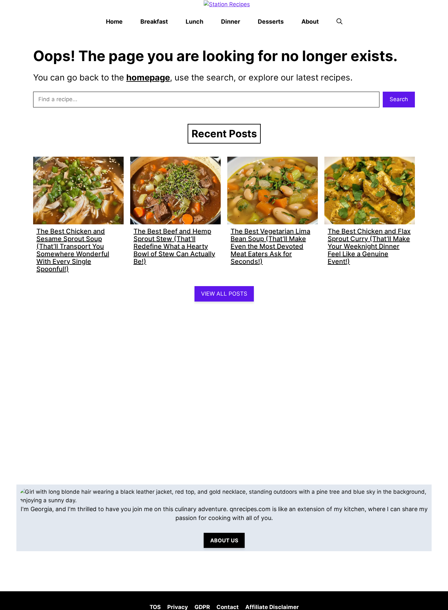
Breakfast (154, 21)
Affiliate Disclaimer (272, 607)
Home (114, 21)
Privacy (177, 607)
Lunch (194, 21)
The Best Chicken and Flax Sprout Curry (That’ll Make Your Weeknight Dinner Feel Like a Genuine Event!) (369, 246)
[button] (339, 22)
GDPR (202, 607)
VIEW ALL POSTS (224, 293)
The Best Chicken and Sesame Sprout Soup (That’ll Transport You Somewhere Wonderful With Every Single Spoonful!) (72, 250)
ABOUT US (224, 540)
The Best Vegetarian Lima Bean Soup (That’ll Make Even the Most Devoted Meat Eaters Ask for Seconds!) (270, 246)
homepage (148, 77)
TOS (155, 607)
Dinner (230, 21)
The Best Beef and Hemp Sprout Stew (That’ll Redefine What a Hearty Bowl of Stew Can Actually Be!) (174, 246)
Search (399, 99)
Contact (227, 607)
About (310, 21)
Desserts (271, 21)
